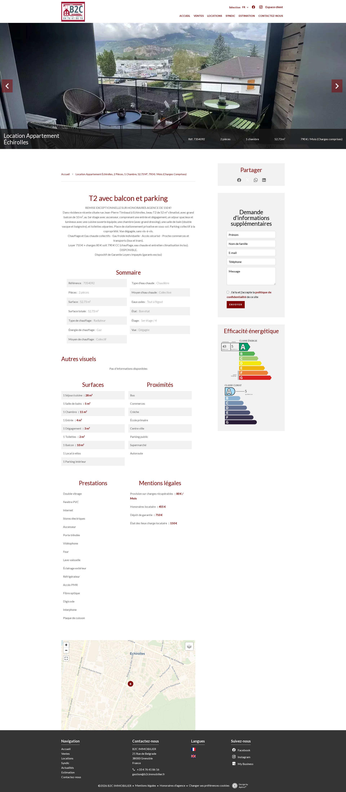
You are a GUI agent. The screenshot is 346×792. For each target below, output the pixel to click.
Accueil (65, 174)
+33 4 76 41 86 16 (148, 769)
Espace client (274, 7)
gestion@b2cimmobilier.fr (148, 774)
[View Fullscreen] (66, 658)
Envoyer (235, 304)
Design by (243, 785)
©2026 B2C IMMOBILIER (114, 785)
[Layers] (189, 646)
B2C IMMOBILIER (144, 749)
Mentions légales (145, 785)
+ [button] (66, 645)
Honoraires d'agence (172, 785)
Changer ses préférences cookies (209, 785)
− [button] (66, 650)
